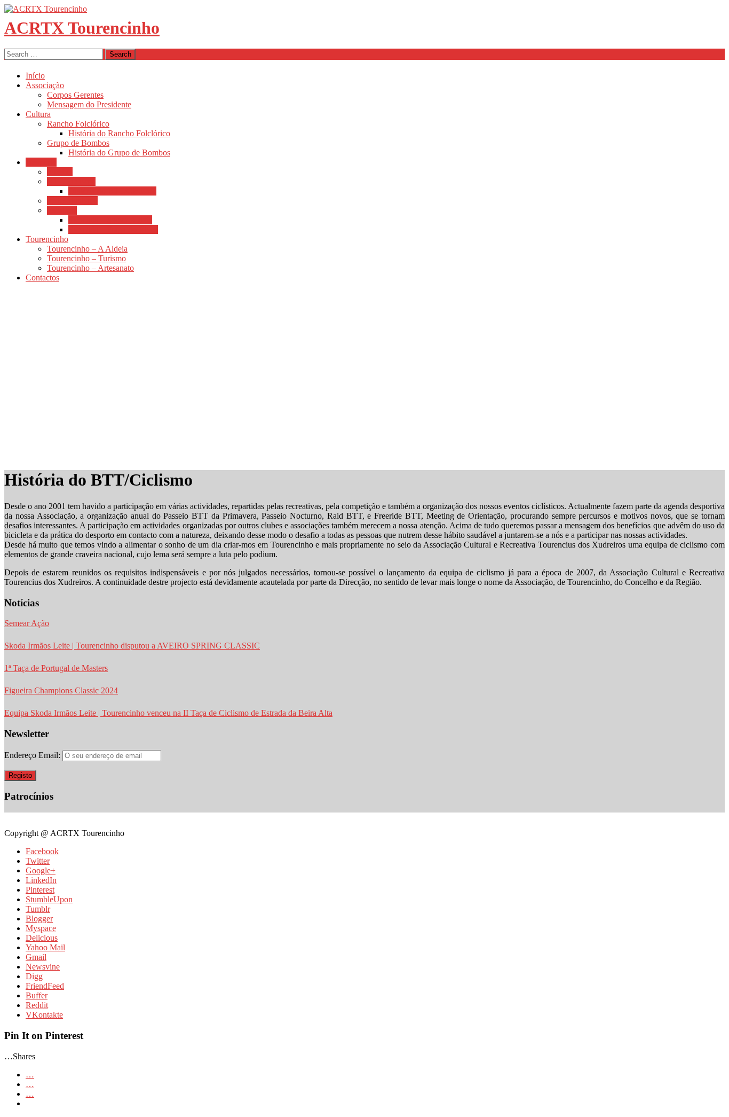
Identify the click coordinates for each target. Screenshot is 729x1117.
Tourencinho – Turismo (86, 258)
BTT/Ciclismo (71, 181)
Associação (45, 85)
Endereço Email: (33, 755)
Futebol (60, 171)
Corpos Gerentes (75, 94)
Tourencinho (47, 239)
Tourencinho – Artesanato (90, 267)
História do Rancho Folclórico (119, 133)
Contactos (42, 277)
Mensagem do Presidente (89, 104)
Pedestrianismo (72, 200)
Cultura (38, 114)
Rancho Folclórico (78, 123)
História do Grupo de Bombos (119, 152)
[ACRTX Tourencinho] (45, 8)
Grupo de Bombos (78, 142)
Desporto (41, 162)
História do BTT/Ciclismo (112, 191)
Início (35, 75)
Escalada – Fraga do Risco (113, 229)
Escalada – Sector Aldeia (110, 219)
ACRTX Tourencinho (82, 27)
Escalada (62, 210)
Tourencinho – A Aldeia (87, 248)
